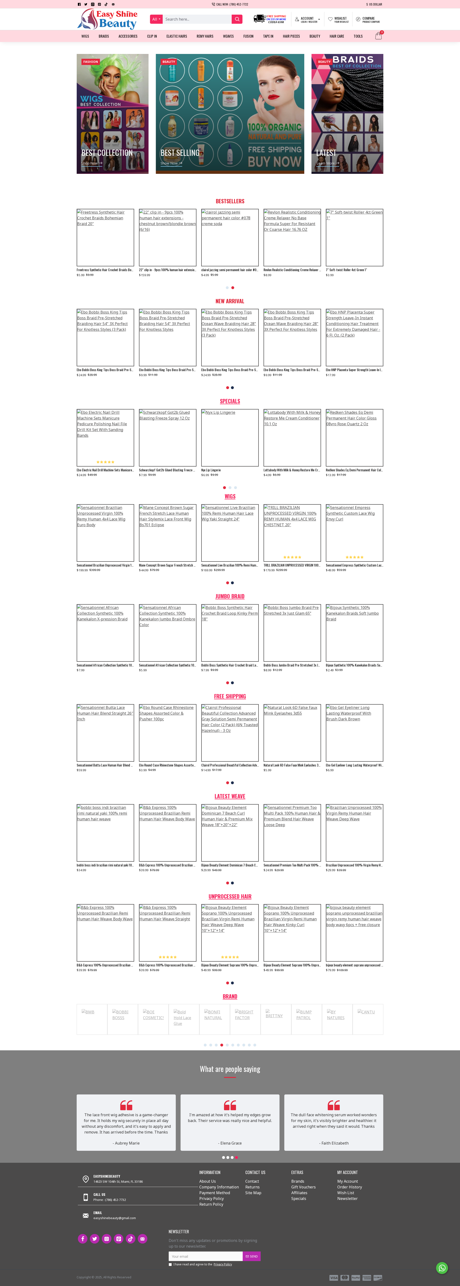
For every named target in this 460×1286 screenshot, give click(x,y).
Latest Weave (230, 796)
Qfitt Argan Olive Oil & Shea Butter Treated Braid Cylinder (354, 470)
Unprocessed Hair (230, 896)
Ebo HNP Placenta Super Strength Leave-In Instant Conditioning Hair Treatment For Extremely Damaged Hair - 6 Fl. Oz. (105, 370)
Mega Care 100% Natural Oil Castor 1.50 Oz (166, 270)
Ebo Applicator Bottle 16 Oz (218, 270)
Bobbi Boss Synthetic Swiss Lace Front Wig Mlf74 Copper (230, 565)
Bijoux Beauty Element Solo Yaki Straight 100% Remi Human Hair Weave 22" (105, 865)
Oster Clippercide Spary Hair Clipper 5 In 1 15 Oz (230, 470)
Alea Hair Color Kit (88, 270)
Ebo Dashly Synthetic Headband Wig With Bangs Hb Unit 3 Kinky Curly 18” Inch (105, 765)
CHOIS (329, 1034)
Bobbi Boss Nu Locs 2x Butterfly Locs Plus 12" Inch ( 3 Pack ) (167, 665)
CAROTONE (267, 1034)
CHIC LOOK (298, 1034)
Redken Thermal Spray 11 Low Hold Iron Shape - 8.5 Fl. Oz (354, 765)
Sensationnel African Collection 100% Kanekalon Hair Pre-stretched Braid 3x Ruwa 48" (105, 665)
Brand (230, 996)
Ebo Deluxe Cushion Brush (93, 470)
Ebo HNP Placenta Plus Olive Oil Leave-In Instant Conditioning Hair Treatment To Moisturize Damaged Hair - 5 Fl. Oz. (230, 370)
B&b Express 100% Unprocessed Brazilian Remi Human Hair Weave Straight (292, 865)
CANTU (145, 1034)
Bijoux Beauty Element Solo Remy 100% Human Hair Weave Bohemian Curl (354, 865)
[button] (227, 287)
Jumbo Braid (230, 596)
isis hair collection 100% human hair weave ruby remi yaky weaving (167, 865)
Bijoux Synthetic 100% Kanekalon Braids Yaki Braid (354, 665)
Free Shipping (230, 696)
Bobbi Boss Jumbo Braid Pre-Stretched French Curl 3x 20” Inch (292, 665)
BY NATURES (114, 1034)
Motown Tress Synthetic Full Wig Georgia (289, 565)
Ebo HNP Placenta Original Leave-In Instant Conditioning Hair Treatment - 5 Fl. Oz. (354, 370)
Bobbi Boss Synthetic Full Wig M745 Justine (228, 765)
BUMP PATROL (83, 1034)
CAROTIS (237, 1034)
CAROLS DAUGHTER (206, 1034)
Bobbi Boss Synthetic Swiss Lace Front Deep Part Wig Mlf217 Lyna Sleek (105, 565)
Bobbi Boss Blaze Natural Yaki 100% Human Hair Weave (292, 765)
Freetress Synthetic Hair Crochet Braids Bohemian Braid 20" (292, 270)
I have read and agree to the (202, 1264)
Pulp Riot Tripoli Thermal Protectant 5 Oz (165, 765)
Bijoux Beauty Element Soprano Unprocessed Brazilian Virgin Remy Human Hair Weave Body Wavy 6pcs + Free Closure (230, 965)
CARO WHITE (175, 1034)
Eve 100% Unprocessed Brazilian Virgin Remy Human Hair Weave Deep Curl (230, 865)
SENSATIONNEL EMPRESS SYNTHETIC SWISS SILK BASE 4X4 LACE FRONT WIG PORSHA (354, 565)
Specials (230, 401)
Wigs (230, 496)
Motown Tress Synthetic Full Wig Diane (163, 565)
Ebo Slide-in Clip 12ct (277, 470)
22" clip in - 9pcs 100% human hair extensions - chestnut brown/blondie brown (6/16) (354, 270)
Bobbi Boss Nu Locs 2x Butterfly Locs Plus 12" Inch (230, 665)
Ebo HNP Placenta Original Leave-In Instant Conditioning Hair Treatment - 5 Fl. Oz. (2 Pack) (292, 370)
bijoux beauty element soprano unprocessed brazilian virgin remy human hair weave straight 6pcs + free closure (167, 470)
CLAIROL (359, 1034)
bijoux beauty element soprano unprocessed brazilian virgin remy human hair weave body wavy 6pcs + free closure (105, 965)
